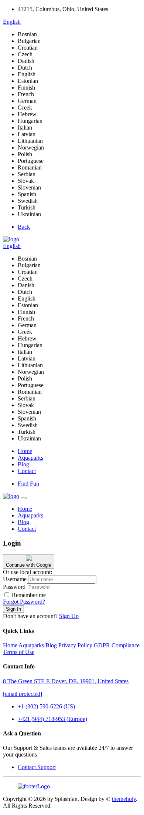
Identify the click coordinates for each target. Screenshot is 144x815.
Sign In (13, 609)
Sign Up (69, 616)
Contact (27, 471)
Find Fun (28, 483)
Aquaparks (30, 458)
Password (14, 587)
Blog (23, 464)
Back (24, 227)
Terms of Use (18, 652)
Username (15, 579)
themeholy (124, 799)
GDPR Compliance (117, 645)
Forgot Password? (24, 601)
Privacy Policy (75, 645)
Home (25, 451)
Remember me (29, 595)
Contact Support (37, 767)
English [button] (12, 22)
